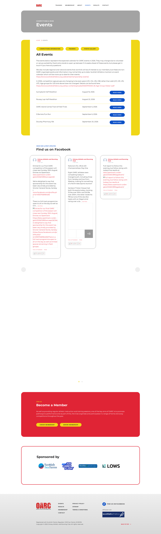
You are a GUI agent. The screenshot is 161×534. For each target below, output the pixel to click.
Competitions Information (50, 49)
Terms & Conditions (80, 509)
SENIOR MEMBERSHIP (70, 424)
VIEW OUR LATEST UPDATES (46, 146)
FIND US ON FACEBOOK (116, 504)
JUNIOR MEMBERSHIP (47, 424)
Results (96, 5)
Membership (69, 5)
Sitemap (75, 506)
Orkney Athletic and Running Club (47, 160)
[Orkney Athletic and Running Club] (39, 5)
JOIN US (39, 401)
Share (45, 249)
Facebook (113, 5)
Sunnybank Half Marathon (46, 92)
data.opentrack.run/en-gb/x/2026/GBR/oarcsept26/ (44, 176)
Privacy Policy (78, 503)
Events (87, 5)
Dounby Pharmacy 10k (45, 122)
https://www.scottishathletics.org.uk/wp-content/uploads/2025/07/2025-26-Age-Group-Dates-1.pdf (75, 86)
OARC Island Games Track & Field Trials (51, 107)
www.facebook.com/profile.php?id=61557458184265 (45, 193)
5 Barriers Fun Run (43, 114)
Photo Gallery (90, 49)
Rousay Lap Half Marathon (46, 99)
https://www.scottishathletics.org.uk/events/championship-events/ (62, 77)
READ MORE (117, 92)
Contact (105, 5)
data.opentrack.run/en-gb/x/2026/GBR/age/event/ (113, 174)
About (79, 5)
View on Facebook (37, 249)
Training (58, 5)
